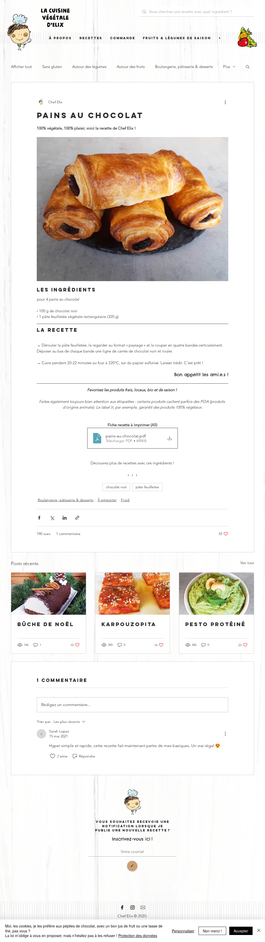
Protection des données (137, 935)
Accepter (241, 930)
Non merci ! (212, 930)
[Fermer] (259, 931)
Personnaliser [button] (183, 930)
